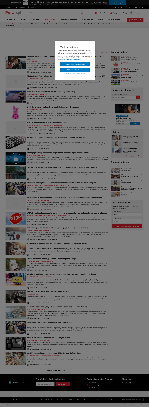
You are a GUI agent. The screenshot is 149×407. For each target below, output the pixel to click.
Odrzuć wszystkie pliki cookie (75, 69)
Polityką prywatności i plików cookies (70, 59)
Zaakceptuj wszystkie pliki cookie (75, 64)
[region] (75, 60)
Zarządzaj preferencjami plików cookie (75, 73)
